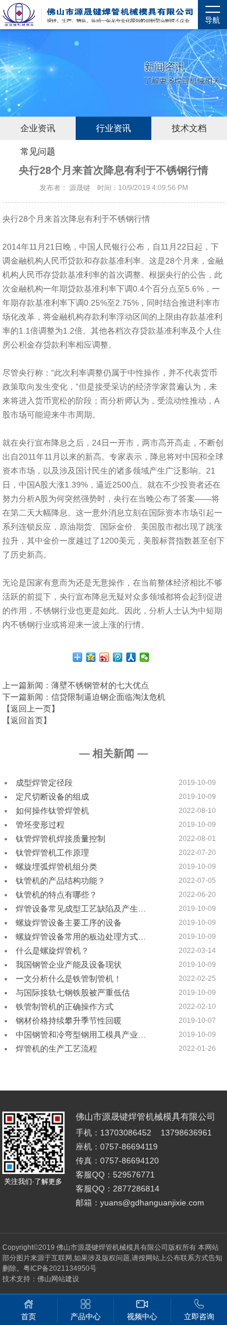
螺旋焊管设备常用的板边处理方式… (81, 936)
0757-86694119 (129, 1146)
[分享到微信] (145, 657)
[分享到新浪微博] (104, 657)
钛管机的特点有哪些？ (56, 894)
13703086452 (125, 1132)
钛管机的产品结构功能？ (60, 880)
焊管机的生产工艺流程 (56, 1048)
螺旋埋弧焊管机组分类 (56, 866)
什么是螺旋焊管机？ (52, 950)
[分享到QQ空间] (91, 657)
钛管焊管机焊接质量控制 (60, 838)
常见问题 (37, 151)
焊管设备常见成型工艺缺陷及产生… (81, 908)
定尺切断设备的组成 (52, 796)
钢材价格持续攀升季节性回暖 (69, 1020)
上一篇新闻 (75, 685)
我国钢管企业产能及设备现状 (69, 964)
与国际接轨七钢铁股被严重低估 (73, 992)
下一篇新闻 (83, 697)
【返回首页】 (26, 720)
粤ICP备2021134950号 (60, 1268)
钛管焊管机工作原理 (52, 852)
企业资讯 (37, 128)
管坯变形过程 (40, 824)
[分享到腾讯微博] (118, 657)
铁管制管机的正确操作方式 (65, 1006)
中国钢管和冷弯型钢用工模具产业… (81, 1034)
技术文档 (189, 128)
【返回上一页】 (30, 708)
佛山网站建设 (58, 1279)
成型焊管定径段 (44, 782)
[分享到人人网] (131, 657)
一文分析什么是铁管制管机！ (69, 978)
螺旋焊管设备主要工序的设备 (69, 922)
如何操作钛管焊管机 (52, 810)
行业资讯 (113, 128)
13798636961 (186, 1132)
